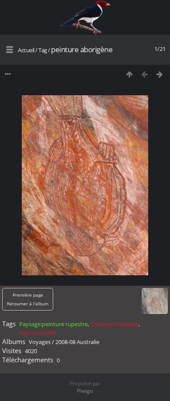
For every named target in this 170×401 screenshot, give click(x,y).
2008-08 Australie (77, 342)
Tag (42, 50)
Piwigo (85, 390)
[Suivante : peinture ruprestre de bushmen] (159, 74)
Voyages (40, 342)
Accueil (26, 50)
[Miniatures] (129, 74)
